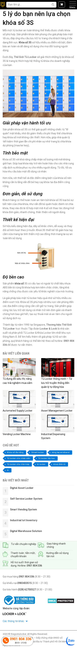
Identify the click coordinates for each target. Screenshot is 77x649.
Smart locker (37, 452)
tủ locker (41, 464)
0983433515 (24, 583)
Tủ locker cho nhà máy (18, 464)
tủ (8, 470)
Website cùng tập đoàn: (16, 608)
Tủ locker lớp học (46, 458)
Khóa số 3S (25, 42)
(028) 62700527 (26, 589)
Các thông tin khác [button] (14, 621)
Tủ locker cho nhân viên (18, 458)
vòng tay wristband (60, 452)
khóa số (19, 283)
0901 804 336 (34, 565)
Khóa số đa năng (15, 452)
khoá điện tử (59, 464)
